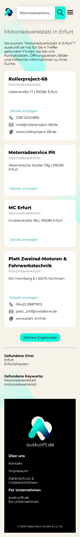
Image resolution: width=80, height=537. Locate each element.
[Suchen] (60, 12)
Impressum (18, 471)
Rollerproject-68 (28, 79)
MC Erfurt (20, 207)
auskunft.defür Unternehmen (24, 500)
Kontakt (15, 463)
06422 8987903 (29, 304)
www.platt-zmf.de (31, 318)
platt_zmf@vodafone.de (36, 311)
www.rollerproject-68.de (36, 132)
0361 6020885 (27, 118)
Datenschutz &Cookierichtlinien (23, 480)
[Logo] (6, 11)
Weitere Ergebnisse (40, 338)
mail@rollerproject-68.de (37, 125)
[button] (70, 13)
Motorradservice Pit (32, 152)
